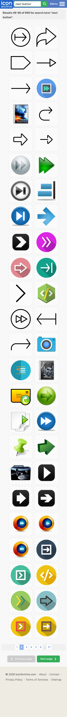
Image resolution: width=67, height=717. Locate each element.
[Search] (44, 4)
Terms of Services (37, 679)
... (44, 647)
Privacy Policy (14, 679)
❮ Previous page (21, 658)
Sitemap (56, 679)
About (42, 674)
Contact (54, 674)
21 (49, 647)
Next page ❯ (48, 658)
